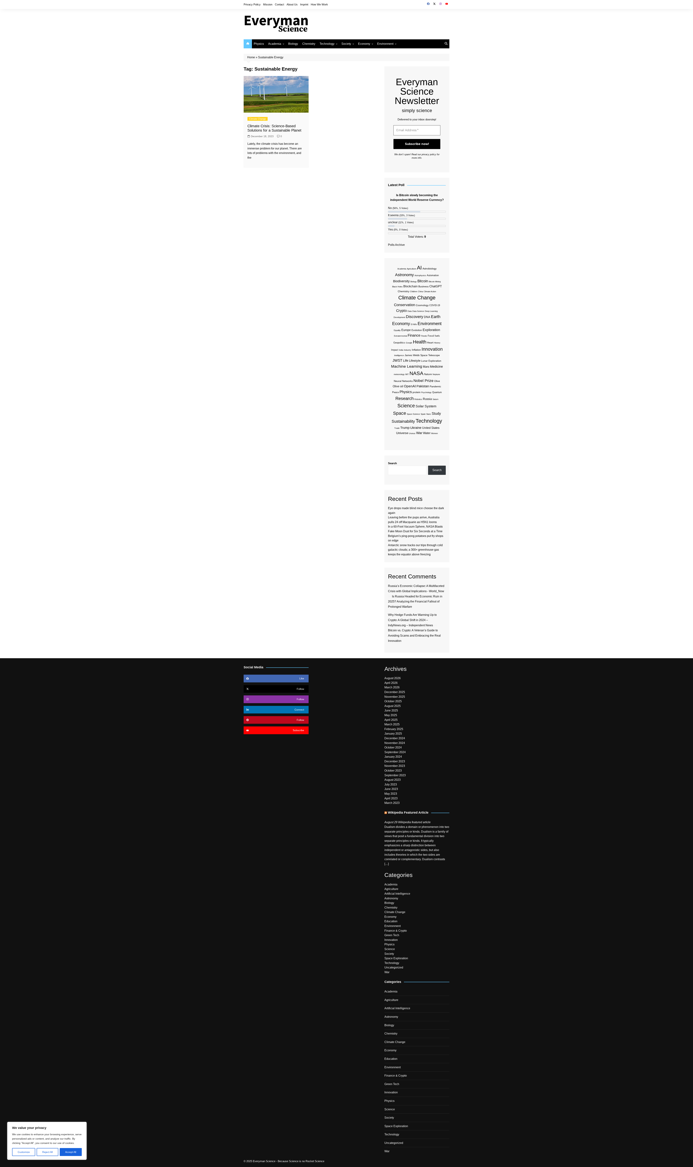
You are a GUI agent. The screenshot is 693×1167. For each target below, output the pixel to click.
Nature (428, 374)
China (420, 291)
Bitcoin (422, 281)
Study (436, 413)
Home (251, 57)
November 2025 (394, 696)
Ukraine (415, 428)
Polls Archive (396, 244)
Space (399, 413)
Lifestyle (414, 360)
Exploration (431, 330)
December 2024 (394, 738)
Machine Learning (406, 366)
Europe (406, 330)
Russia (427, 398)
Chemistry (308, 43)
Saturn (435, 399)
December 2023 (394, 761)
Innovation (432, 349)
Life (405, 360)
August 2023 (392, 779)
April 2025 (391, 719)
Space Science (413, 414)
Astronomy (404, 275)
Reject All (47, 1152)
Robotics (418, 399)
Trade (397, 428)
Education (390, 921)
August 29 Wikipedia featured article (407, 822)
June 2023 (391, 789)
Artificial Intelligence (397, 893)
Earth (435, 316)
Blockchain (410, 286)
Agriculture (411, 269)
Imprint (304, 4)
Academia (274, 43)
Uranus (412, 433)
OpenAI (410, 386)
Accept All (70, 1152)
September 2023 (395, 775)
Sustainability (403, 421)
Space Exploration (396, 958)
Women (434, 433)
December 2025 (394, 692)
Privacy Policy (252, 4)
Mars (426, 366)
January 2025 (393, 733)
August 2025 (392, 705)
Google (409, 343)
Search (392, 463)
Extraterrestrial (400, 336)
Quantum (437, 392)
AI (419, 268)
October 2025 (393, 701)
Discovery (414, 316)
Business (423, 286)
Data (409, 311)
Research (404, 398)
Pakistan (423, 386)
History (437, 343)
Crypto (401, 311)
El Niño (414, 324)
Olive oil (398, 386)
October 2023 (393, 770)
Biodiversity (401, 281)
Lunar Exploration (431, 360)
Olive (437, 381)
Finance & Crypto (395, 930)
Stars (428, 414)
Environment (385, 43)
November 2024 (394, 742)
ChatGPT (435, 286)
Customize (24, 1152)
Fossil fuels (434, 336)
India (401, 350)
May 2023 (390, 793)
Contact (279, 4)
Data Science (418, 311)
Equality (397, 330)
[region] (47, 1141)
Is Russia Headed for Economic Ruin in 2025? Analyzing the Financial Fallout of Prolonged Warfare (415, 601)
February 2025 (393, 729)
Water (426, 433)
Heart (430, 342)
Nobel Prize (423, 380)
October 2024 (393, 747)
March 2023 (392, 802)
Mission (267, 4)
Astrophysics (420, 275)
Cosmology (422, 305)
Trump (404, 428)
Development (399, 317)
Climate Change (257, 118)
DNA (427, 317)
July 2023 (390, 784)
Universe (402, 433)
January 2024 (393, 756)
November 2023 (394, 765)
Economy (364, 43)
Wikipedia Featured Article (408, 812)
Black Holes (397, 287)
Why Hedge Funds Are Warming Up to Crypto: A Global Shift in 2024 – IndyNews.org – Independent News (412, 620)
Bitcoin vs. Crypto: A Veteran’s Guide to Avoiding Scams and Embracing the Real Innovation (414, 635)
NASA (416, 373)
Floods (424, 336)
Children (413, 291)
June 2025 (391, 710)
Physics (259, 43)
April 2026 (391, 682)
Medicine (436, 366)
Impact (394, 350)
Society (346, 43)
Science (406, 405)
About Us (292, 4)
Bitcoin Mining (435, 281)
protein (416, 392)
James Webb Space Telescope (422, 355)
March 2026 (392, 687)
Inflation (416, 349)
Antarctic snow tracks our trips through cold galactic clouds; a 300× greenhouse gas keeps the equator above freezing (415, 550)
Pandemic (435, 386)
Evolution (416, 330)
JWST (397, 360)
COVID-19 (434, 305)
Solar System (426, 406)
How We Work (319, 4)
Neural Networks (403, 381)
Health (419, 341)
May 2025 (390, 715)
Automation (433, 275)
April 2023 (391, 798)
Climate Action (430, 291)
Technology (327, 43)
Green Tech (391, 935)
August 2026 (392, 678)
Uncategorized (393, 967)
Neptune (436, 374)
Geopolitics (399, 342)
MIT (407, 374)
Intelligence (399, 355)
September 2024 (395, 752)
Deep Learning (431, 311)
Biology (293, 43)
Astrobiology (429, 268)
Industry (407, 350)
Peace (395, 392)
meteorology (399, 374)
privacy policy (429, 154)
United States (430, 427)
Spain (423, 414)
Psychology (426, 392)
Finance (414, 335)
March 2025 (392, 724)
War (419, 433)
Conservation (404, 305)
